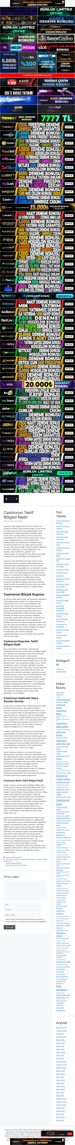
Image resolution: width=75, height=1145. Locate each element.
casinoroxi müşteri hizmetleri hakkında (63, 872)
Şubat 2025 (60, 1043)
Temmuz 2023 (61, 1102)
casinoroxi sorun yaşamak (61, 903)
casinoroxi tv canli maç (63, 923)
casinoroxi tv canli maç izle (63, 926)
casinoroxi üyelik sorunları (62, 964)
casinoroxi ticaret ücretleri (62, 916)
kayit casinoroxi (61, 988)
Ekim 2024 (60, 1055)
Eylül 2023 (60, 1096)
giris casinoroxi (60, 974)
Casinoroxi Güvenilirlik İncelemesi (60, 608)
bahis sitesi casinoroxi (60, 694)
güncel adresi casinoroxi (61, 982)
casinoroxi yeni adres (62, 943)
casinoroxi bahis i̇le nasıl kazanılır (62, 716)
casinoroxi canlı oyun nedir (62, 761)
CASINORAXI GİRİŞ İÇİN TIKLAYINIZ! (37, 75)
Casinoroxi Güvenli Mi (62, 830)
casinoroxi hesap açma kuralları (63, 840)
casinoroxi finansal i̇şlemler (62, 784)
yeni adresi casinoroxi (60, 1004)
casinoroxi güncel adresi (62, 824)
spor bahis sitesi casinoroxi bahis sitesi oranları (62, 998)
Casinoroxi (60, 576)
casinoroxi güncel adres (63, 820)
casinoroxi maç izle (63, 857)
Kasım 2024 (60, 1052)
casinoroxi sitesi (61, 897)
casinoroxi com (63, 782)
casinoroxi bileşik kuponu (28, 859)
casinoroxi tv (60, 920)
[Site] (37, 127)
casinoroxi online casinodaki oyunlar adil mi (62, 875)
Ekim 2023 (60, 1092)
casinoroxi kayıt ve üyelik (62, 854)
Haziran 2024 (61, 1068)
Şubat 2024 (60, 1080)
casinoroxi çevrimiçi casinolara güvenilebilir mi (63, 952)
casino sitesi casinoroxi (13, 859)
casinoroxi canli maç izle (63, 742)
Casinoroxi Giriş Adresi (62, 808)
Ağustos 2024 (61, 1062)
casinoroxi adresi (60, 706)
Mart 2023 (60, 1114)
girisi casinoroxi (62, 976)
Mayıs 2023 (60, 1108)
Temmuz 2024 (61, 1065)
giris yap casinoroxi (62, 979)
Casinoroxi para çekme (62, 884)
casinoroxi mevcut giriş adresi (63, 864)
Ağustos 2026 (61, 1028)
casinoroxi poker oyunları (62, 888)
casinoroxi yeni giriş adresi (62, 947)
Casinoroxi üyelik (63, 962)
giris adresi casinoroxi (60, 970)
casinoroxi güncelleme (61, 827)
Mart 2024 (60, 1077)
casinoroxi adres (62, 702)
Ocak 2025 (60, 1046)
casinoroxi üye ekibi (60, 959)
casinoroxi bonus (61, 733)
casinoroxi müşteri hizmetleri (62, 869)
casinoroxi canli (61, 738)
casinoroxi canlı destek (62, 757)
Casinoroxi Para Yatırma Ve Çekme (16, 865)
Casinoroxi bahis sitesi (62, 725)
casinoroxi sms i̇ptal (60, 900)
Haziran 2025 (61, 1037)
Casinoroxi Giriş (62, 573)
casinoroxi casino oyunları (62, 767)
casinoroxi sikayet (61, 895)
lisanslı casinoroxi (60, 992)
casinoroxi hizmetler (60, 842)
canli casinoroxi (63, 699)
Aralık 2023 (60, 1086)
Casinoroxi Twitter (61, 934)
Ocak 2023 (60, 1120)
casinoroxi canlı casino (61, 752)
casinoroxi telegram (60, 912)
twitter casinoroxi (61, 1000)
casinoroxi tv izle (62, 930)
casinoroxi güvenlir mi (60, 833)
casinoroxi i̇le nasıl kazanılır (62, 850)
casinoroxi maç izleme (61, 860)
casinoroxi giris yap (63, 797)
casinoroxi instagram (62, 847)
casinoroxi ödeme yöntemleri (61, 956)
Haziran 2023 (61, 1105)
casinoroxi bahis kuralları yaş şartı (63, 720)
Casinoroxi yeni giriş (63, 945)
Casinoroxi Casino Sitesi (63, 777)
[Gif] (37, 207)
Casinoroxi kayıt (61, 852)
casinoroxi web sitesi (62, 938)
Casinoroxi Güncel (63, 818)
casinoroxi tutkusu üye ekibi (62, 918)
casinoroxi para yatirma (63, 881)
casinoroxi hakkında (63, 837)
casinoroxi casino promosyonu (63, 770)
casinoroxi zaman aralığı (61, 950)
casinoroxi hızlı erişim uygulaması (61, 844)
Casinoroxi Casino (62, 764)
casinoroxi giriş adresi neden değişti (62, 812)
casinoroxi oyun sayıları (61, 878)
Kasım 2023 (60, 1089)
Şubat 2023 (60, 1117)
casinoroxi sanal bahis (62, 893)
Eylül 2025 (60, 1034)
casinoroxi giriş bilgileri (63, 816)
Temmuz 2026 (61, 1031)
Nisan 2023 (60, 1111)
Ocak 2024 (60, 1083)
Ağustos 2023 (61, 1099)
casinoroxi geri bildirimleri (62, 787)
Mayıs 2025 (60, 1040)
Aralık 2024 (60, 1049)
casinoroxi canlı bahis (62, 748)
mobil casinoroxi (63, 995)
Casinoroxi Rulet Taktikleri (13, 863)
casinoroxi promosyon (62, 890)
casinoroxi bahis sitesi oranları (63, 729)
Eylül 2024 (60, 1058)
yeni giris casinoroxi (60, 1009)
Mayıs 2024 (60, 1071)
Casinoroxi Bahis (61, 712)
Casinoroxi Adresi (62, 569)
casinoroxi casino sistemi (63, 773)
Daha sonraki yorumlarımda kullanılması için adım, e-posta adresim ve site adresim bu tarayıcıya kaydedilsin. (26, 920)
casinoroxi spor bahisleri (61, 907)
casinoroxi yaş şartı (60, 940)
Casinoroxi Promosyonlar (13, 857)
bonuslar (58, 697)
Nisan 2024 (60, 1074)
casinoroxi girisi (62, 789)
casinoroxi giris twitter (62, 793)
